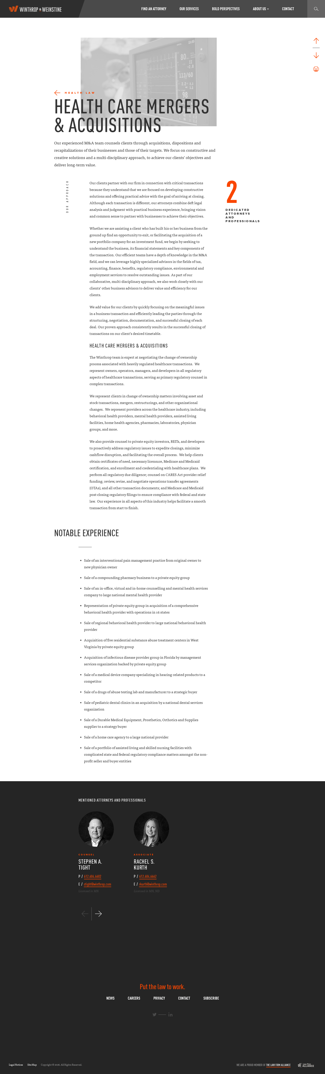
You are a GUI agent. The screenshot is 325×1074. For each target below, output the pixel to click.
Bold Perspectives (226, 8)
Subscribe (211, 998)
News (110, 998)
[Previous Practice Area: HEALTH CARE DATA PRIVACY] (316, 41)
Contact (288, 8)
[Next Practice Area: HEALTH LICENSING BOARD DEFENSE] (316, 55)
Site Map (32, 1064)
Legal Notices (16, 1064)
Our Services (189, 8)
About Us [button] (260, 8)
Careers (134, 998)
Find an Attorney (153, 8)
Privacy (159, 998)
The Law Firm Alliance (278, 1065)
